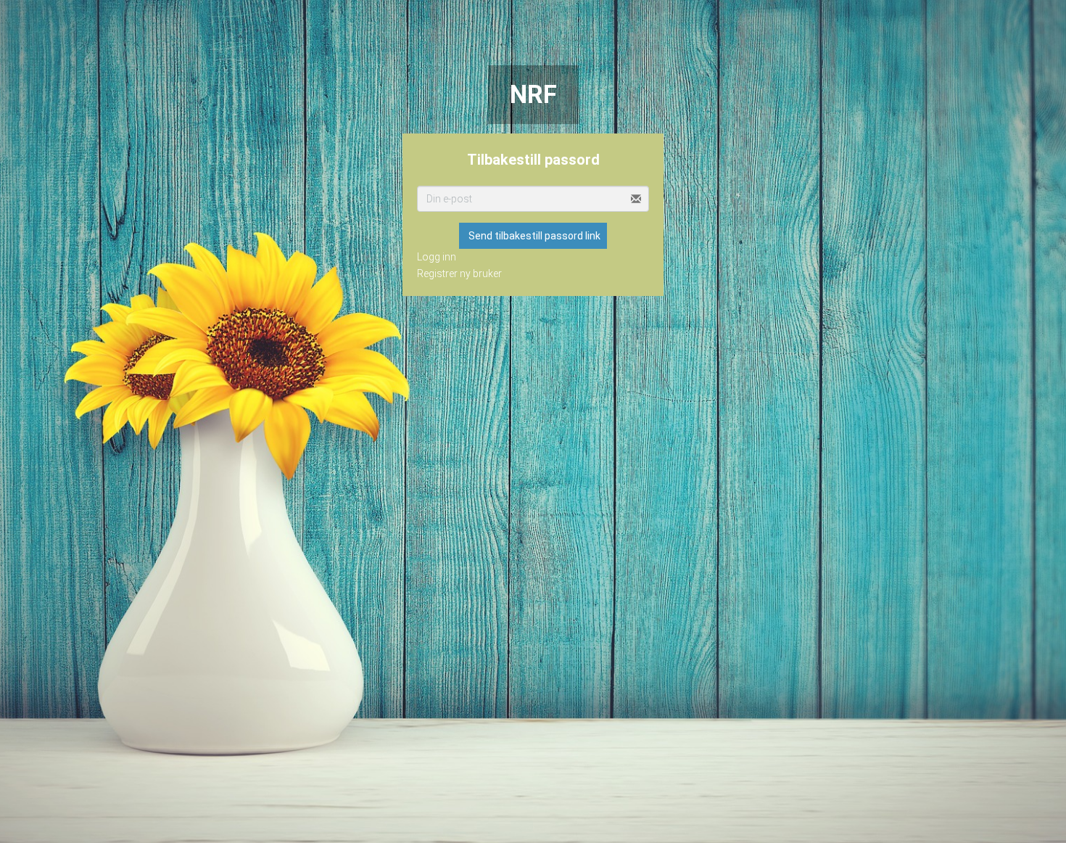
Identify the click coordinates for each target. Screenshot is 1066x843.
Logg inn (436, 257)
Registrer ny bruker (459, 273)
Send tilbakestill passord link (534, 236)
